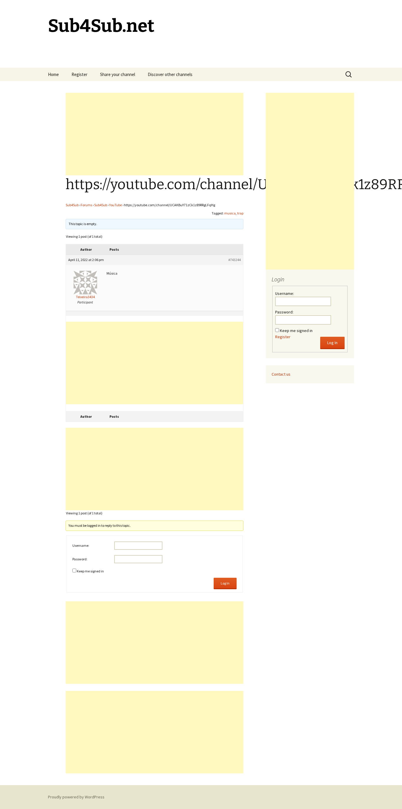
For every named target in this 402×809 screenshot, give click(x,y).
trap (240, 213)
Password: (79, 559)
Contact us (281, 374)
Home (53, 74)
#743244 (234, 259)
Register (79, 74)
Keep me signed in (90, 571)
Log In (225, 583)
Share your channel (117, 74)
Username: (80, 545)
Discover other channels (170, 74)
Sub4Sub (72, 205)
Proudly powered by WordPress (76, 797)
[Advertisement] (154, 134)
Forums (86, 205)
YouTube (115, 205)
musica (230, 213)
